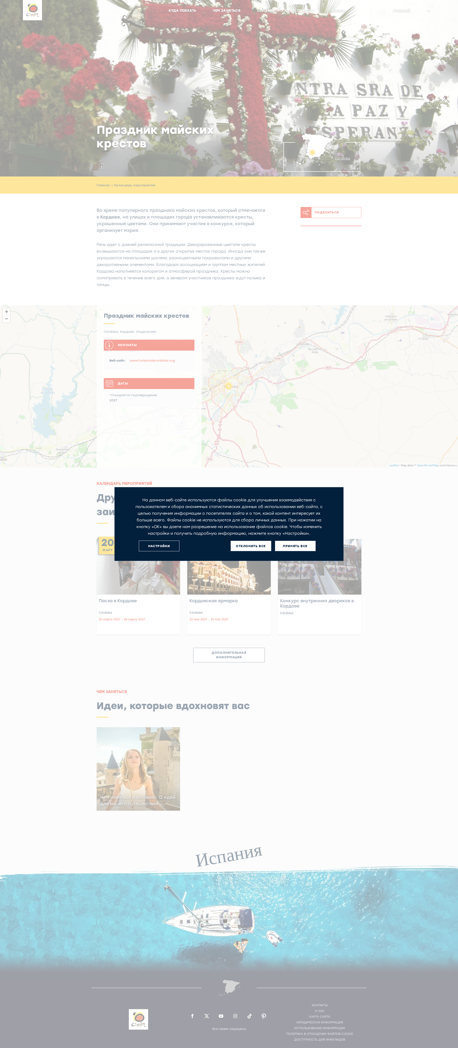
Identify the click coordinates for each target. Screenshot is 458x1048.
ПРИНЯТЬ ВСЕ (295, 546)
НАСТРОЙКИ (159, 546)
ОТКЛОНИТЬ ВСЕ (251, 546)
